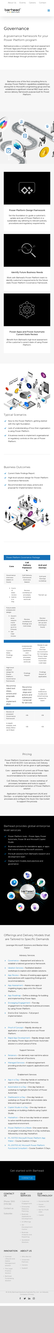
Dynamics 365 (44, 1201)
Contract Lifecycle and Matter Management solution (10, 1261)
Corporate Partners (25, 1261)
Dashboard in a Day (16, 1097)
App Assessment (15, 985)
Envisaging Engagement (19, 1003)
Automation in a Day (17, 1087)
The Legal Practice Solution (8, 1271)
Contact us (8, 1208)
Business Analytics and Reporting (27, 1234)
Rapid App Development (19, 1038)
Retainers (12, 1055)
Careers (25, 1265)
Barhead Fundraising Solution (9, 1278)
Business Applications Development (27, 1216)
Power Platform (42, 1205)
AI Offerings (26, 1222)
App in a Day (13, 1080)
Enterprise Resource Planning (26, 1209)
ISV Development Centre (27, 1227)
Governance (13, 960)
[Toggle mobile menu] (49, 10)
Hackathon (13, 1117)
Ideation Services (15, 968)
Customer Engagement (27, 1202)
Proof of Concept (15, 1028)
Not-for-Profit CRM (44, 1211)
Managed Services (16, 1063)
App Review (13, 975)
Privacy (31, 1294)
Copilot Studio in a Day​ (18, 1107)
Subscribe (8, 1213)
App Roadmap (14, 995)
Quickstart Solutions (26, 1241)
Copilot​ (41, 1215)
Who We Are (26, 1256)
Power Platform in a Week (19, 1128)
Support (25, 1268)
